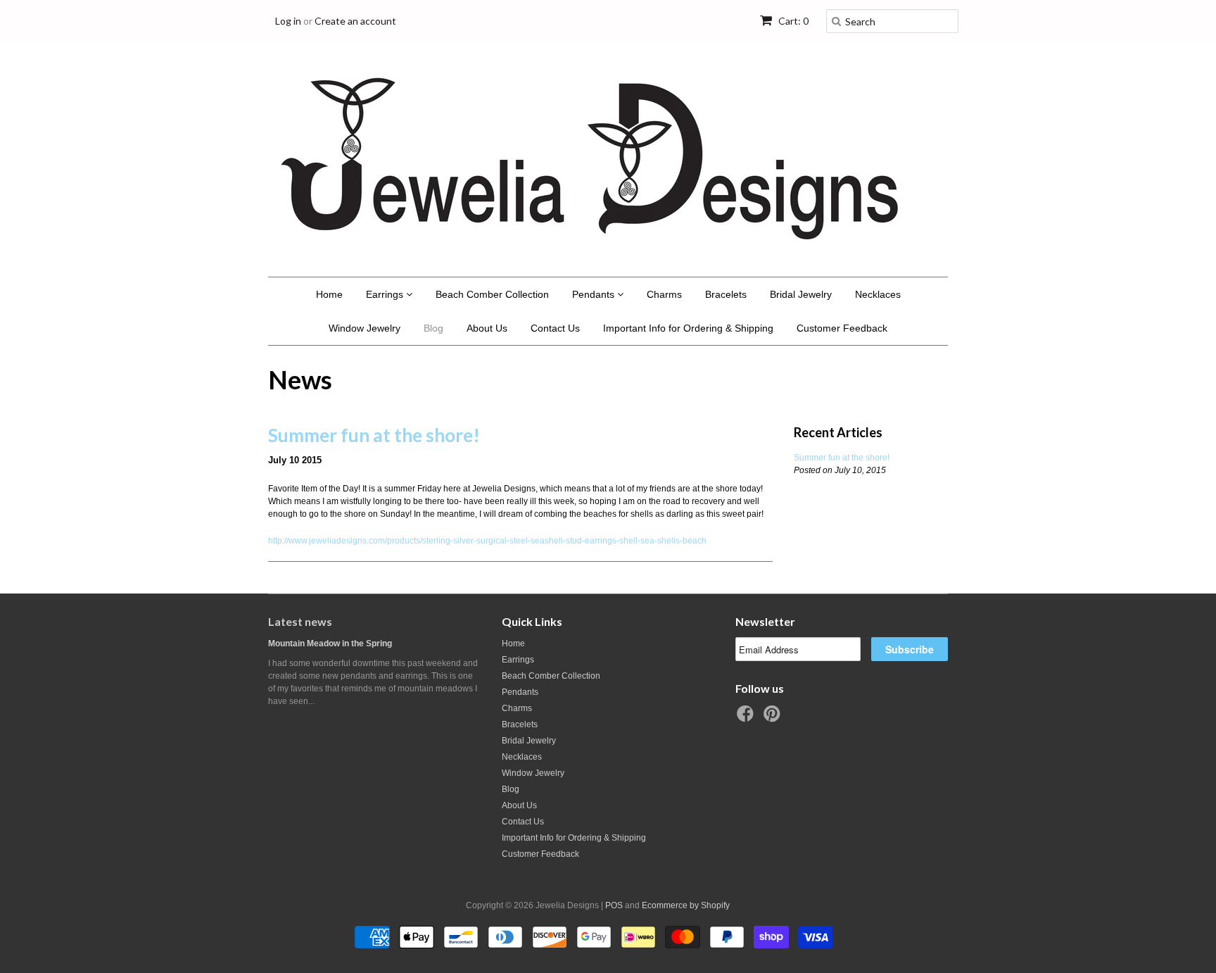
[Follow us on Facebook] (747, 718)
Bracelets (726, 294)
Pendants (594, 294)
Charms (664, 294)
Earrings (386, 294)
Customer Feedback (842, 328)
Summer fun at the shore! (374, 435)
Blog (433, 328)
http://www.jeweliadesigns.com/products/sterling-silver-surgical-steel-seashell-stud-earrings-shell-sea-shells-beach (487, 541)
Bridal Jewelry (801, 294)
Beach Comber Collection (492, 294)
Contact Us (555, 328)
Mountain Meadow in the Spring (330, 643)
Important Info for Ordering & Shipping (688, 328)
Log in (288, 21)
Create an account (355, 21)
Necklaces (878, 294)
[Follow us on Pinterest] (774, 718)
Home (329, 294)
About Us (487, 328)
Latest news (300, 621)
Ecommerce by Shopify (686, 905)
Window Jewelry (364, 328)
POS (614, 905)
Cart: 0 (792, 21)
